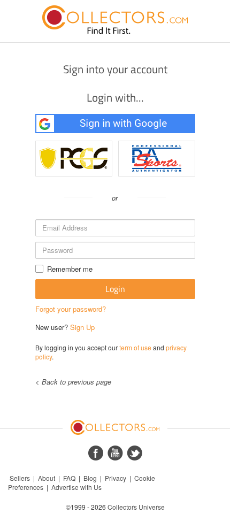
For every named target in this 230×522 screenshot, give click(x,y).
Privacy (115, 477)
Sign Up (82, 327)
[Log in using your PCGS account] (73, 158)
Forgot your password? (70, 309)
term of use (135, 347)
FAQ (69, 477)
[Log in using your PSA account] (156, 158)
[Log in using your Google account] (115, 123)
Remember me (70, 269)
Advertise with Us (76, 487)
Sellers (20, 477)
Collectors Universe (136, 506)
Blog (90, 477)
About (46, 477)
